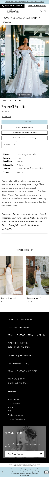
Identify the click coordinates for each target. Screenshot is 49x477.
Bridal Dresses (13, 399)
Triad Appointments (15, 415)
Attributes (9, 144)
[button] (4, 11)
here (28, 475)
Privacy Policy (17, 465)
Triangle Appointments (16, 419)
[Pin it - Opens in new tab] (15, 101)
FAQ (10, 411)
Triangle (13, 225)
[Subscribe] (40, 454)
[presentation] (11, 275)
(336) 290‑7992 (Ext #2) (19, 327)
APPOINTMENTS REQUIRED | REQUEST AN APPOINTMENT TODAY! (24, 2)
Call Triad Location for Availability (24, 138)
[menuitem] (12, 6)
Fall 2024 (8, 21)
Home (6, 18)
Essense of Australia (25, 18)
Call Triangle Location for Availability (24, 132)
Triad (4, 225)
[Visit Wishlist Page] (45, 11)
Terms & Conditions (34, 464)
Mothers (41, 335)
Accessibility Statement (29, 465)
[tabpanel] (24, 61)
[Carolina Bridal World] (13, 11)
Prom (30, 335)
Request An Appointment (24, 127)
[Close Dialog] (2, 472)
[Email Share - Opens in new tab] (20, 101)
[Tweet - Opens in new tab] (11, 101)
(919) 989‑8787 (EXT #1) (18, 363)
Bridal (11, 335)
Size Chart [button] (6, 116)
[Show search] (41, 11)
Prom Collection (14, 403)
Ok (46, 472)
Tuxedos (21, 335)
